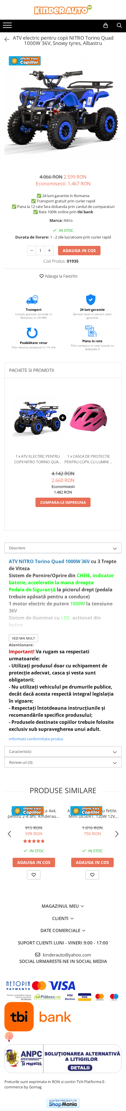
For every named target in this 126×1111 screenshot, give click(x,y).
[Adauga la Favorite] (33, 875)
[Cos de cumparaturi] (105, 25)
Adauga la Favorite (61, 276)
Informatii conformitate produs (36, 738)
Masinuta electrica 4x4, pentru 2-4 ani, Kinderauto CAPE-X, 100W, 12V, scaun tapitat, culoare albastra (34, 813)
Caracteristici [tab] (20, 751)
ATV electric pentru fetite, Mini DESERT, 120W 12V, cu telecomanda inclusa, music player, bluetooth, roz (92, 813)
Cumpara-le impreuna (63, 502)
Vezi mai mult (23, 638)
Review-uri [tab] (21, 762)
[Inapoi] (4, 39)
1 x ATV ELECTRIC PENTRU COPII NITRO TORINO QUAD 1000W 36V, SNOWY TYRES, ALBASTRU (37, 459)
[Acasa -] (63, 9)
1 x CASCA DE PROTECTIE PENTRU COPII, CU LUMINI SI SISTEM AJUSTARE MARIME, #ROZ (88, 459)
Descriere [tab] (17, 548)
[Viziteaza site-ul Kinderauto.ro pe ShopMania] (63, 1103)
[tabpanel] (63, 108)
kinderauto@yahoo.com (66, 955)
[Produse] (8, 27)
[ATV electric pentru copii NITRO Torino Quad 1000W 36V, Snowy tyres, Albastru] (63, 108)
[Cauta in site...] (119, 25)
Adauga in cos (79, 250)
